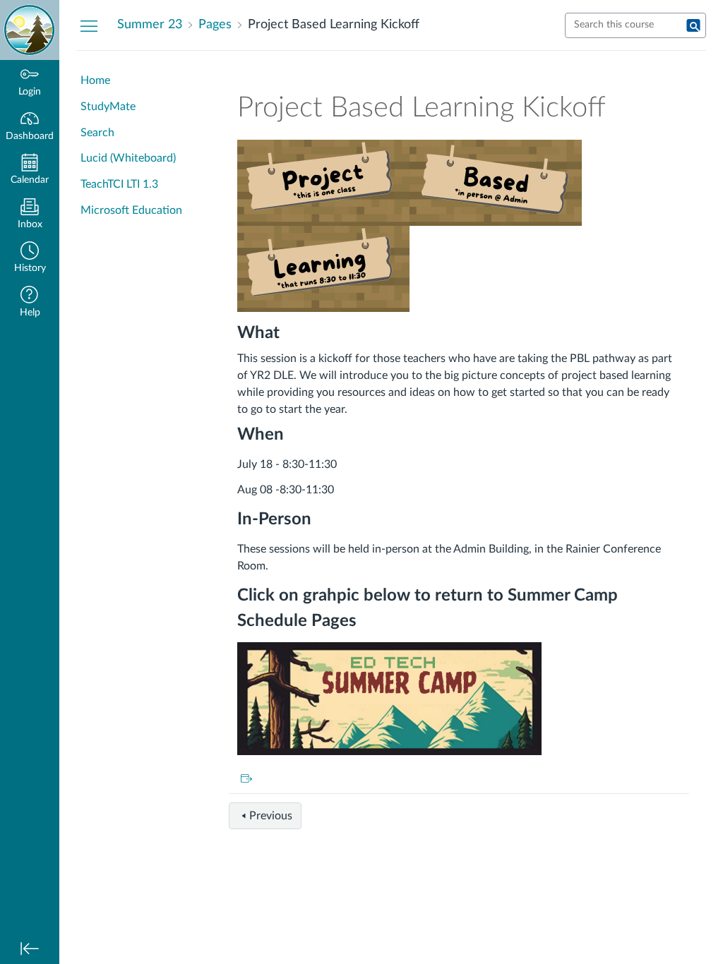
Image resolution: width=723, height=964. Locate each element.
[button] (29, 258)
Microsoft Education (131, 210)
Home (95, 80)
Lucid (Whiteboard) (128, 158)
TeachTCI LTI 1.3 (119, 184)
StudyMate (108, 106)
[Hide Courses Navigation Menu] (89, 25)
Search (97, 132)
